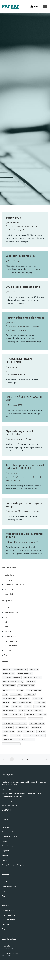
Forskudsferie (9, 594)
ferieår (6, 702)
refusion (41, 731)
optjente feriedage (26, 731)
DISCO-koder (8, 690)
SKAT (20, 480)
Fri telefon (9, 230)
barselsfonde (8, 673)
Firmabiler (7, 631)
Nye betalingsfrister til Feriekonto (20, 432)
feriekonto (29, 694)
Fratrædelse (40, 702)
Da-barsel (24, 292)
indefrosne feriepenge (17, 371)
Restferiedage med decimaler (25, 317)
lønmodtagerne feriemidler (15, 374)
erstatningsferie (34, 690)
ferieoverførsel (21, 330)
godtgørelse (40, 706)
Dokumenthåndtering (9, 836)
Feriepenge (8, 622)
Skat (5, 655)
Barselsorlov (8, 608)
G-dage (17, 230)
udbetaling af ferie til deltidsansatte (18, 739)
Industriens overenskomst (14, 719)
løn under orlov (37, 723)
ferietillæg (37, 698)
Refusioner (6, 827)
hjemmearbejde (11, 480)
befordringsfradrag (16, 477)
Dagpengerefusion (11, 612)
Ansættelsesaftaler (9, 832)
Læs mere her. (7, 789)
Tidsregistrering (7, 846)
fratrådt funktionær (22, 702)
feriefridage (10, 330)
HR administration (10, 636)
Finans (6, 627)
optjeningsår (8, 731)
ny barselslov (25, 261)
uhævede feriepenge (11, 744)
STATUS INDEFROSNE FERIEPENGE (19, 360)
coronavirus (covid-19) (33, 477)
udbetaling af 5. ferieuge (34, 735)
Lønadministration (10, 646)
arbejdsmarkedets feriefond (19, 326)
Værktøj (5, 855)
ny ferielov (27, 439)
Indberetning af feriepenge (30, 710)
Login (35, 6)
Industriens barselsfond (36, 715)
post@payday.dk (8, 801)
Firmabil (34, 226)
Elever (6, 617)
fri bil (5, 706)
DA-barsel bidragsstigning (23, 286)
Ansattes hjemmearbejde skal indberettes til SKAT (25, 466)
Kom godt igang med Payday (13, 865)
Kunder (4, 860)
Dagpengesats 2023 (16, 226)
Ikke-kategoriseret (10, 641)
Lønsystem (5, 841)
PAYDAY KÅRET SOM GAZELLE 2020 (25, 398)
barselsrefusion (25, 673)
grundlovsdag (9, 710)
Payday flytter (9, 575)
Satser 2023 (13, 217)
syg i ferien (15, 735)
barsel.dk (34, 669)
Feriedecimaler (36, 326)
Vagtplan (5, 851)
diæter (27, 226)
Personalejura (9, 650)
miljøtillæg (7, 727)
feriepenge (24, 698)
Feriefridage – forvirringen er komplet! (25, 504)
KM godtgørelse (35, 719)
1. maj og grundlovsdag (12, 580)
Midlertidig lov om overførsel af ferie (24, 535)
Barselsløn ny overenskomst (14, 584)
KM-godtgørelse (27, 230)
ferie (5, 694)
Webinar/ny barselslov (20, 255)
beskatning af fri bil (32, 677)
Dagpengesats (9, 686)
